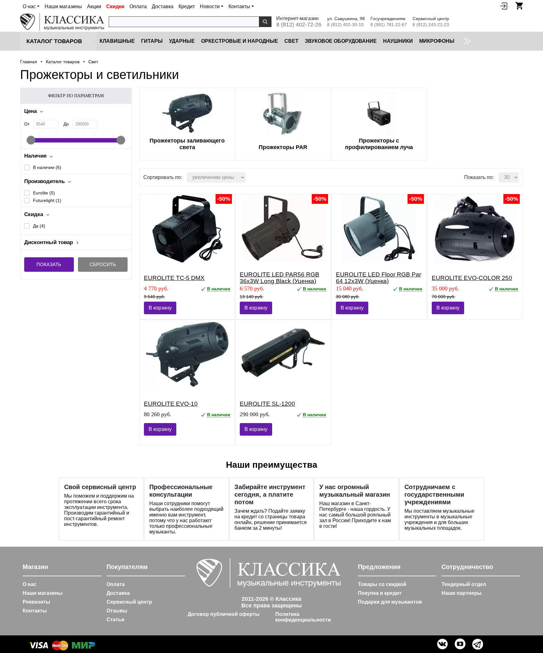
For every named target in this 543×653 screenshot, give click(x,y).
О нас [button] (29, 6)
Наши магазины (63, 6)
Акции (94, 6)
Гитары (152, 41)
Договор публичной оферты (224, 614)
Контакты (35, 610)
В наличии (47, 167)
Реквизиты (36, 602)
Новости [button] (210, 6)
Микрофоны (436, 41)
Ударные (182, 41)
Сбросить (103, 264)
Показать (48, 264)
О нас (29, 584)
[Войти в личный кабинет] (503, 5)
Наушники (398, 41)
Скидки (115, 6)
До (66, 123)
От (27, 123)
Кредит (186, 6)
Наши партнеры (462, 593)
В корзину (160, 307)
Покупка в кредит (380, 593)
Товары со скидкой (382, 584)
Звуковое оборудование (341, 41)
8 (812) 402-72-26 (298, 24)
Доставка (162, 6)
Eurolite (44, 192)
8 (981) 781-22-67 (388, 24)
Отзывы (117, 610)
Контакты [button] (239, 6)
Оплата (138, 6)
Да (39, 225)
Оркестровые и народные (239, 41)
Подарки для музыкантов (390, 602)
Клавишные (117, 41)
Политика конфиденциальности (303, 616)
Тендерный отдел (464, 584)
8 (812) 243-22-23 (431, 24)
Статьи (115, 619)
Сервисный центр (129, 602)
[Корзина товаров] (519, 6)
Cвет (291, 41)
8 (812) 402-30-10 (345, 24)
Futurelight (47, 200)
